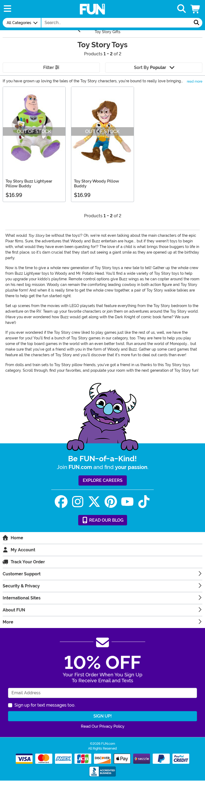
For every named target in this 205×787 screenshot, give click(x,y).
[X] (94, 501)
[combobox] (116, 23)
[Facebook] (61, 501)
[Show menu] (7, 9)
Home (17, 537)
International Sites (22, 597)
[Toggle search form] (181, 9)
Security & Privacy (21, 585)
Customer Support (22, 573)
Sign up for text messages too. (44, 705)
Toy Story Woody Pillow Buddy (96, 183)
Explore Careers (103, 480)
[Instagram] (77, 501)
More (8, 622)
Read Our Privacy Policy (102, 726)
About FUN (14, 609)
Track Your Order (28, 561)
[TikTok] (143, 501)
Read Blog (106, 520)
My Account (23, 549)
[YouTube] (127, 501)
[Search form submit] (196, 23)
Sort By (150, 67)
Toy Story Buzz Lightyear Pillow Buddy (29, 183)
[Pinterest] (110, 501)
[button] (195, 9)
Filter (49, 67)
